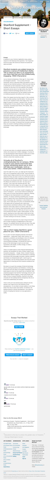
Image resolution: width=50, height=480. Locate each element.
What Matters (43, 129)
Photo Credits (37, 471)
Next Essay (28, 355)
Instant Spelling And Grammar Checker (44, 207)
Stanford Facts (17, 17)
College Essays (8, 21)
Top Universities (16, 445)
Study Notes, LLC (15, 471)
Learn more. (22, 322)
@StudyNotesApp (39, 465)
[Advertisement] (19, 46)
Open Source (25, 452)
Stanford (42, 37)
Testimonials (25, 454)
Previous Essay (13, 355)
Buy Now (19, 327)
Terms (33, 471)
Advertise (24, 445)
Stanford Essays (8, 17)
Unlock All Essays (27, 17)
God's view (43, 146)
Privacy (30, 471)
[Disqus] (19, 399)
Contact (24, 449)
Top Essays (15, 443)
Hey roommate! (44, 131)
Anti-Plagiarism (25, 447)
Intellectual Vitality (44, 101)
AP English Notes (7, 443)
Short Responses (44, 91)
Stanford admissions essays (22, 349)
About (23, 443)
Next (30, 33)
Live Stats (24, 451)
